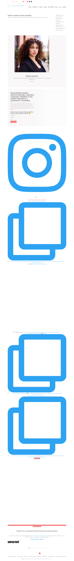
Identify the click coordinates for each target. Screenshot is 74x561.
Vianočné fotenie (59, 30)
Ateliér (40, 7)
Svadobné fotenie (59, 26)
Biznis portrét (58, 16)
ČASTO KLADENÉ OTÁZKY (36, 535)
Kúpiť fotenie (51, 7)
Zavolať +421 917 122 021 (37, 539)
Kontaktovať (13, 542)
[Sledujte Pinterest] (29, 1)
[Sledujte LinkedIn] (31, 1)
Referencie (44, 556)
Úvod (30, 7)
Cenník (45, 7)
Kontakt (64, 7)
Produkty (57, 23)
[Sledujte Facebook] (23, 1)
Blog (56, 7)
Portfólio (34, 7)
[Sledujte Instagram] (25, 2)
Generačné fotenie (59, 21)
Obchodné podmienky (48, 558)
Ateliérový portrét (59, 15)
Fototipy (57, 20)
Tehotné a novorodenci (60, 28)
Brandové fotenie (59, 18)
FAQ (60, 7)
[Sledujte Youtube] (27, 1)
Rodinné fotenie (58, 25)
